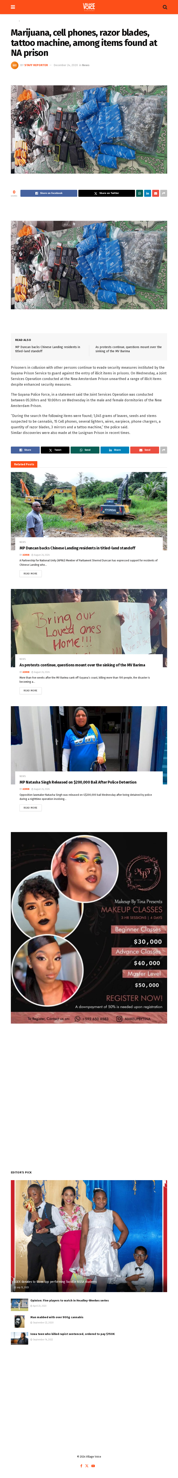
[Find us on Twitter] (87, 1466)
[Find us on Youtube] (93, 1466)
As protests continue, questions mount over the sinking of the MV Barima (82, 665)
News (24, 20)
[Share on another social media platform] (163, 193)
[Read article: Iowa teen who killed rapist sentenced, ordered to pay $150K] (19, 1338)
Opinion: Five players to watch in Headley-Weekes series (69, 1300)
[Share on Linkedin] (147, 193)
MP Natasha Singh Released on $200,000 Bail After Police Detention (78, 782)
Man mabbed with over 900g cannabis (56, 1317)
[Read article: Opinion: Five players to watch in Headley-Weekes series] (19, 1305)
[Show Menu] (13, 7)
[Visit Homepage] (89, 7)
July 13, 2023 (22, 1287)
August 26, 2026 (41, 555)
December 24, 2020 (66, 65)
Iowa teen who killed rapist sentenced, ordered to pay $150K (72, 1334)
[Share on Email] (155, 193)
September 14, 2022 (42, 1339)
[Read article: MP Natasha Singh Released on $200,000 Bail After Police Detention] (89, 745)
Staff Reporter (36, 65)
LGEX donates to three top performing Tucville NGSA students (55, 1282)
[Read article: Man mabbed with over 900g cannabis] (19, 1321)
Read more (33, 572)
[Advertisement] (89, 1383)
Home (14, 20)
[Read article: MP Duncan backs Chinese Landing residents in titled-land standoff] (89, 511)
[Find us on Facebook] (81, 1466)
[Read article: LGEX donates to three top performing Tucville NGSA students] (89, 1236)
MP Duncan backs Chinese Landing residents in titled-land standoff (77, 548)
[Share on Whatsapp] (139, 193)
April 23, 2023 (39, 1306)
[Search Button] (165, 7)
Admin (26, 555)
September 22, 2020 (43, 1322)
